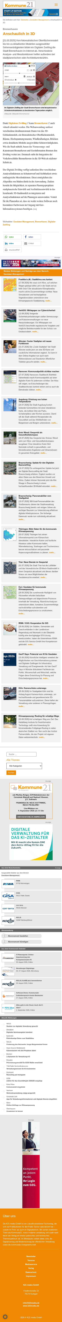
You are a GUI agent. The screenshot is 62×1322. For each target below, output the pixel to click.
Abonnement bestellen (18, 936)
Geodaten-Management (39, 20)
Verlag (31, 1268)
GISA (18, 893)
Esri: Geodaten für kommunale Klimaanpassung (32, 588)
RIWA (18, 881)
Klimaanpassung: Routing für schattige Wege (39, 716)
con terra (19, 905)
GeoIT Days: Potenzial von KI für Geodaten (38, 654)
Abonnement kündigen (18, 942)
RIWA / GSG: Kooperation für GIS (33, 623)
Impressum (31, 1276)
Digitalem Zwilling (18, 123)
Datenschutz (31, 1272)
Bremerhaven (40, 123)
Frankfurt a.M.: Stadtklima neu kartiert (35, 279)
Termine (31, 1260)
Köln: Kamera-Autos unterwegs (32, 688)
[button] (31, 90)
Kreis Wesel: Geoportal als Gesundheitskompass (30, 433)
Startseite (24, 20)
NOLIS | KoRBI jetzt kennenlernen (29, 980)
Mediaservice (31, 1264)
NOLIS (18, 917)
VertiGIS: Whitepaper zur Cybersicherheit (37, 310)
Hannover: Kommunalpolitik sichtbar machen (39, 371)
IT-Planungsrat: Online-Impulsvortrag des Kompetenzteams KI (25, 957)
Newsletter (31, 1256)
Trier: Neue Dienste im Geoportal (33, 562)
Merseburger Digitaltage (25, 968)
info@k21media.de (31, 1303)
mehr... (48, 301)
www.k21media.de (31, 1306)
